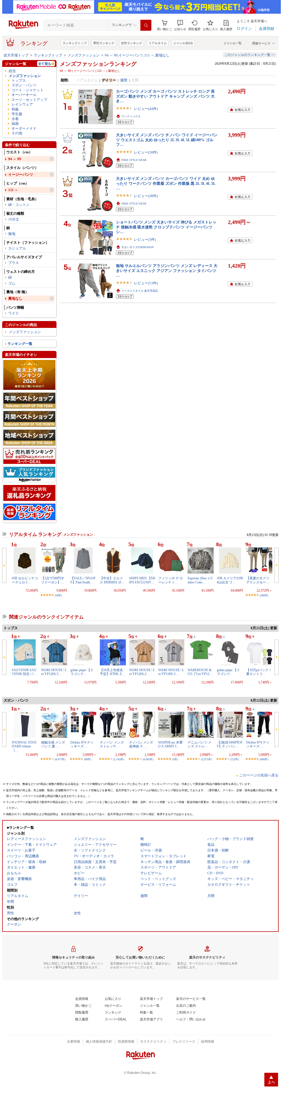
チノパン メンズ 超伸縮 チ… (141, 744)
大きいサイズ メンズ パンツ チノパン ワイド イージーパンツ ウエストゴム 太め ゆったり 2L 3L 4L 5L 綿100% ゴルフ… (166, 140)
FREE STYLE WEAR (133, 159)
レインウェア (22, 104)
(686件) (264, 759)
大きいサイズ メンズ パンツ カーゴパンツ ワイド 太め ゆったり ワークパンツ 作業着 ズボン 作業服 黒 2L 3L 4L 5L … (165, 183)
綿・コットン (19, 205)
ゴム (11, 283)
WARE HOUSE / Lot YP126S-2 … (142, 672)
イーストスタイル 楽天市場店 (139, 290)
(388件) (264, 595)
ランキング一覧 (19, 344)
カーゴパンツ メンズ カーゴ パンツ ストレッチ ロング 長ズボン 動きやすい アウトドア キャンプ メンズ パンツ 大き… (165, 96)
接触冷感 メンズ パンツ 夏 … (53, 744)
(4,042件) (148, 759)
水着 (15, 119)
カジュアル (17, 248)
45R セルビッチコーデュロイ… (25, 580)
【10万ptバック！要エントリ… (259, 672)
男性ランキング (103, 43)
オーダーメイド (24, 128)
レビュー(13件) (146, 283)
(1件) (175, 759)
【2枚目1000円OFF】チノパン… (230, 744)
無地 (11, 234)
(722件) (234, 759)
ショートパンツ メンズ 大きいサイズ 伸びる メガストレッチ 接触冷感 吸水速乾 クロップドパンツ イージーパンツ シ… (166, 227)
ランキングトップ (75, 43)
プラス (13, 263)
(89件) (87, 759)
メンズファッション (83, 55)
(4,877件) (60, 759)
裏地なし (15, 298)
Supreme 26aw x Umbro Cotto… (200, 580)
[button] (180, 25)
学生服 (17, 114)
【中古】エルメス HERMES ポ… (112, 580)
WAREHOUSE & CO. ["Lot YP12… (200, 672)
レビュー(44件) (146, 109)
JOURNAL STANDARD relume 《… (24, 746)
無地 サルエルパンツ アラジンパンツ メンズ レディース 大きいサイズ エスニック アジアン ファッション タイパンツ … (166, 270)
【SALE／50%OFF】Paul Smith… (83, 580)
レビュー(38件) (146, 196)
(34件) (58, 595)
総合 (12, 71)
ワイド (13, 313)
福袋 (15, 123)
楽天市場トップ (16, 55)
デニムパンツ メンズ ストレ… (199, 744)
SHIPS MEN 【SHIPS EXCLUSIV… (142, 580)
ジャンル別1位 (183, 43)
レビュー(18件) (146, 152)
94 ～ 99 (14, 159)
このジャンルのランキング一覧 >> (249, 55)
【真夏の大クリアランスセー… (257, 580)
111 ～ (13, 190)
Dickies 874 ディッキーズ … (82, 744)
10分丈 (13, 219)
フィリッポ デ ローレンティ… (170, 580)
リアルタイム (158, 43)
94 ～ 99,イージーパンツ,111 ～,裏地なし (137, 55)
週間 (123, 80)
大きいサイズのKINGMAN (137, 247)
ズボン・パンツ (24, 85)
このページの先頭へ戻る (258, 775)
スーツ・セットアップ (29, 100)
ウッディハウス (131, 116)
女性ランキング (131, 43)
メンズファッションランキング (98, 64)
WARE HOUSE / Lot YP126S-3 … (171, 672)
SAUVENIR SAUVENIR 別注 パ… (24, 672)
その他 (17, 133)
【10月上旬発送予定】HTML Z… (112, 672)
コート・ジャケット (28, 90)
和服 (15, 109)
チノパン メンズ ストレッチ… (112, 744)
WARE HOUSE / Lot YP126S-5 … (54, 672)
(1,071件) (206, 759)
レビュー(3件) (145, 239)
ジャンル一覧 (232, 43)
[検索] (145, 25)
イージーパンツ (20, 174)
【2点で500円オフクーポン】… (52, 580)
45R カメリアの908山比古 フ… (230, 580)
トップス (19, 80)
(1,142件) (118, 759)
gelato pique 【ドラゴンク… (82, 672)
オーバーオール (24, 95)
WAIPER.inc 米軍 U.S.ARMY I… (170, 744)
